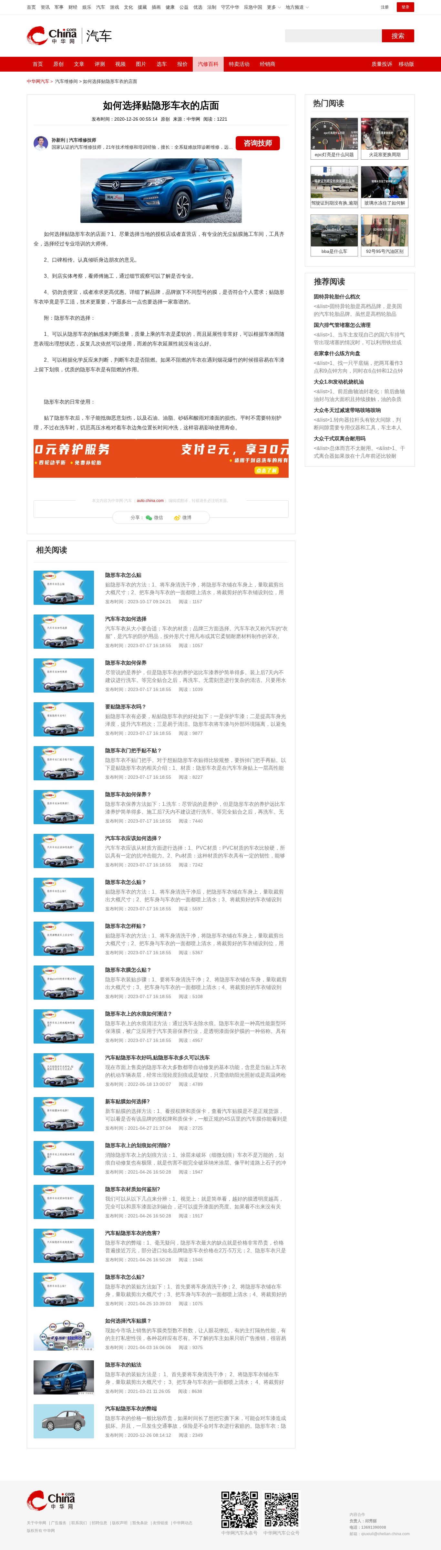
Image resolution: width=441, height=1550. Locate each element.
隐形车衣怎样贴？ (126, 926)
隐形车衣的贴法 (123, 1364)
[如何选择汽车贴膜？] (64, 1319)
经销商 (267, 64)
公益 (184, 7)
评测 (100, 64)
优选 (197, 7)
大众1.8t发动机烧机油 (339, 382)
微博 (186, 517)
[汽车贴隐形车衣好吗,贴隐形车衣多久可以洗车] (64, 1056)
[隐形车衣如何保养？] (64, 793)
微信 (158, 517)
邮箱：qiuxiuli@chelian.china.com (380, 1534)
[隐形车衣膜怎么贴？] (64, 968)
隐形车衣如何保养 (126, 662)
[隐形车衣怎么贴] (64, 573)
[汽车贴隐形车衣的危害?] (64, 1232)
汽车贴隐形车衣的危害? (132, 1233)
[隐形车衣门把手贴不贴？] (64, 749)
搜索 (398, 35)
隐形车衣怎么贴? (125, 1277)
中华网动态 (182, 1523)
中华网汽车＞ (40, 81)
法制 (211, 7)
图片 (141, 64)
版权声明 (120, 1523)
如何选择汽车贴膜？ (128, 1321)
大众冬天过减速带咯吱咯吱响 (347, 410)
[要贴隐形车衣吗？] (64, 705)
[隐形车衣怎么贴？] (64, 881)
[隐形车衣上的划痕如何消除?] (64, 1144)
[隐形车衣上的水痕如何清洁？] (64, 1012)
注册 (385, 7)
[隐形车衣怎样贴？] (64, 924)
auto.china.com (150, 500)
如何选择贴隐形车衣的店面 (110, 81)
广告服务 (59, 1523)
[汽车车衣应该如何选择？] (64, 837)
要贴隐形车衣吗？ (126, 706)
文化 (128, 7)
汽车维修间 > (68, 81)
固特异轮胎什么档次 (337, 296)
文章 (79, 64)
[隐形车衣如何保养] (64, 661)
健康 (170, 7)
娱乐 (86, 7)
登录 (405, 7)
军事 (59, 7)
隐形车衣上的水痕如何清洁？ (138, 1013)
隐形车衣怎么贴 (123, 575)
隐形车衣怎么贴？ (126, 882)
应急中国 (253, 7)
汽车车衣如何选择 (126, 619)
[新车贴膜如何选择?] (64, 1100)
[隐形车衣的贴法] (64, 1363)
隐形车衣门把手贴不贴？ (133, 750)
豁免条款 (140, 1523)
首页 (31, 7)
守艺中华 (230, 7)
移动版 (406, 64)
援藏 (142, 7)
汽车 (100, 7)
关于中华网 (36, 1523)
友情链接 (160, 1523)
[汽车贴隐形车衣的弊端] (64, 1407)
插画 (156, 7)
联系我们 (79, 1523)
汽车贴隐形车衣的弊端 (131, 1408)
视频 (120, 64)
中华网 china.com (54, 35)
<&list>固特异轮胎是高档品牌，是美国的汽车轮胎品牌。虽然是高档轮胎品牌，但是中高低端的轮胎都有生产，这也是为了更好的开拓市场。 (358, 311)
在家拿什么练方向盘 (337, 353)
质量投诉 (382, 64)
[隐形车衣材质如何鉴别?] (64, 1188)
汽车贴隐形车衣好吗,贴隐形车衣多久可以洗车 (157, 1057)
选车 (162, 64)
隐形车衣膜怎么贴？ (128, 970)
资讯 (45, 7)
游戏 (114, 7)
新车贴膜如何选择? (127, 1101)
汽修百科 (208, 64)
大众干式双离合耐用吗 (339, 438)
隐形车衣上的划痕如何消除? (137, 1145)
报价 (182, 64)
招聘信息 (99, 1523)
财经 (72, 7)
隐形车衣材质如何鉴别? (132, 1189)
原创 (58, 64)
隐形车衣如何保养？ (128, 794)
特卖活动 (239, 64)
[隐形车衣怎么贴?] (64, 1275)
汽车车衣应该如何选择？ (133, 838)
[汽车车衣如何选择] (64, 617)
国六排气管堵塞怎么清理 (342, 325)
